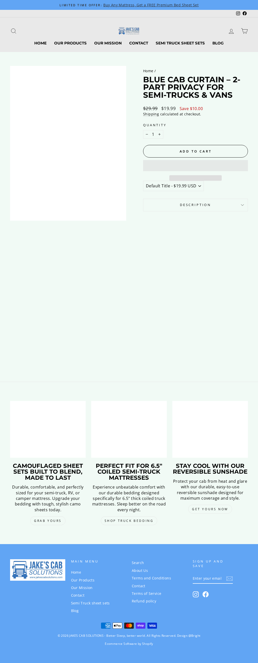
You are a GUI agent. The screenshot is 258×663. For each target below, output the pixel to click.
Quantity (155, 125)
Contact (138, 43)
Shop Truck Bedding (129, 521)
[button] (195, 165)
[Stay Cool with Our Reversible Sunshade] (210, 429)
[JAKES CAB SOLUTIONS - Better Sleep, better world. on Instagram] (196, 594)
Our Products (70, 43)
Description (195, 204)
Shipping (151, 114)
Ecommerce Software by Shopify (129, 644)
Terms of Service (146, 593)
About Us (140, 570)
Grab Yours (48, 521)
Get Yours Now (210, 509)
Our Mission (108, 43)
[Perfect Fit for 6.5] (129, 429)
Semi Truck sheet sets (180, 43)
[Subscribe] (229, 578)
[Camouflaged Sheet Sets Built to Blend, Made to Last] (48, 429)
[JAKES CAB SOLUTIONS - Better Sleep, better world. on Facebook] (206, 594)
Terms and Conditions (151, 578)
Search (138, 562)
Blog (218, 43)
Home (40, 43)
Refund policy (144, 601)
